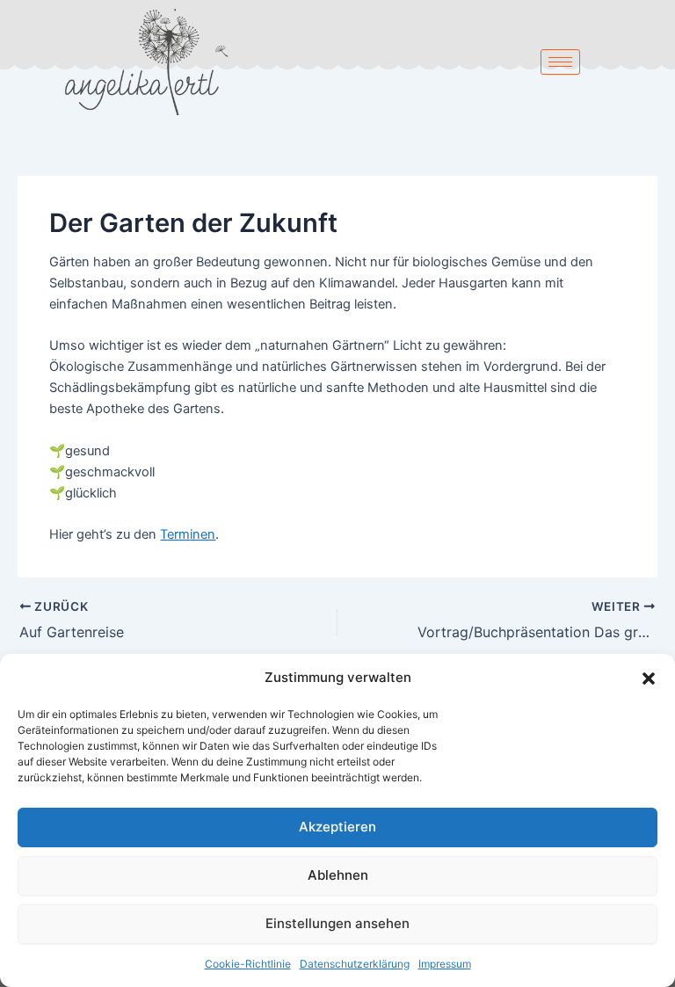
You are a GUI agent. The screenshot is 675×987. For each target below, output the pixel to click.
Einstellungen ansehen (337, 923)
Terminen (187, 534)
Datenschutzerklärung (355, 963)
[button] (648, 678)
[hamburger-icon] (560, 62)
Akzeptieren (337, 826)
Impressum (444, 963)
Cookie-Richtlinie (248, 963)
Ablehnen (338, 875)
